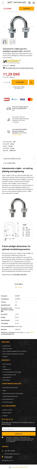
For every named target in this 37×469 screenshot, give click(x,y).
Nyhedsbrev (6, 380)
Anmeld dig (18, 434)
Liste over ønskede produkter (12, 372)
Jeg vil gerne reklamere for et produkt (14, 351)
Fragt (4, 390)
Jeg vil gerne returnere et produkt (13, 354)
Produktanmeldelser (12, 158)
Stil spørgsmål (9, 163)
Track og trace (7, 348)
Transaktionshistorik (9, 374)
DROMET (12, 66)
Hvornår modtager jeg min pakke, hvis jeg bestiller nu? (20, 108)
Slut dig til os (7, 419)
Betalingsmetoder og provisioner (13, 393)
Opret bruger (7, 364)
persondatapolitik (10, 441)
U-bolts (20, 287)
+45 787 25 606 (16, 135)
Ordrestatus (7, 346)
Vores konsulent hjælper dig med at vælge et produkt (19, 131)
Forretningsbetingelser (10, 396)
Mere (32, 332)
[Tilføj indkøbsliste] (31, 82)
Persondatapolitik (8, 399)
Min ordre (6, 342)
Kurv (4, 366)
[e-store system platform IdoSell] (18, 467)
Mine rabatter (7, 377)
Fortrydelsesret (8, 402)
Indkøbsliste (6, 369)
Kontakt (5, 356)
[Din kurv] (34, 2)
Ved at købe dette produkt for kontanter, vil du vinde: (20, 119)
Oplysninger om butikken (10, 387)
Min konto (6, 360)
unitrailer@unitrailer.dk (11, 453)
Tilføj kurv (20, 82)
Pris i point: (15, 117)
